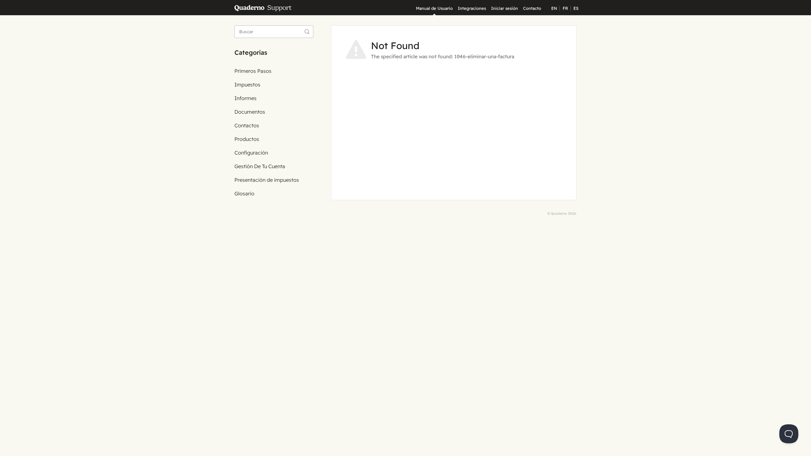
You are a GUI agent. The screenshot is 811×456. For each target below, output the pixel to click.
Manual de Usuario (434, 8)
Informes (245, 98)
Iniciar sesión (504, 8)
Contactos (246, 125)
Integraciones (472, 8)
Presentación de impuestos (266, 180)
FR (565, 8)
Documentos (249, 112)
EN (554, 8)
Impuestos (247, 84)
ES (575, 8)
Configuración (251, 152)
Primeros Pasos (252, 71)
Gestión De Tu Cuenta (259, 166)
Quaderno (559, 213)
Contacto (532, 8)
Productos (246, 139)
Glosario (244, 193)
